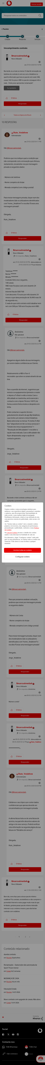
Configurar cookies (22, 557)
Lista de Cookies (12, 532)
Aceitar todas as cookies (22, 550)
